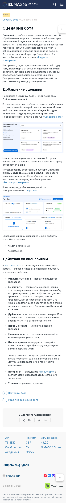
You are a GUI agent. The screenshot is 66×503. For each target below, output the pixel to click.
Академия (12, 452)
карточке (32, 190)
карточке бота (13, 265)
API (7, 437)
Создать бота (10, 19)
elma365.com (4, 475)
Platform (31, 437)
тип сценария (46, 371)
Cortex (30, 452)
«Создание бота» (53, 116)
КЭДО (45, 442)
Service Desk (49, 437)
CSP (28, 442)
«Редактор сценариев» (16, 182)
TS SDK (10, 442)
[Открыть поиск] (54, 4)
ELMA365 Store (51, 447)
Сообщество (13, 447)
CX (27, 447)
